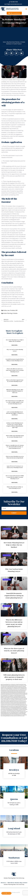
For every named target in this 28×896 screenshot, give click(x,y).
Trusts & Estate (12, 8)
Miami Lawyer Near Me (9, 706)
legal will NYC (14, 684)
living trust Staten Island (8, 686)
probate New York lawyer (21, 696)
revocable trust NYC (8, 699)
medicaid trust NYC (11, 687)
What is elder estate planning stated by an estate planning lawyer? (15, 436)
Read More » (15, 345)
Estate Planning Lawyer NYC (19, 714)
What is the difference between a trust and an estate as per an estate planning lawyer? (15, 370)
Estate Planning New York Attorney (14, 878)
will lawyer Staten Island (19, 702)
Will (16, 310)
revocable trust (20, 699)
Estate (5, 310)
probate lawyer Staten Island (14, 695)
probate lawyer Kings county (23, 693)
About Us (3, 882)
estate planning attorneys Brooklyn (17, 708)
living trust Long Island (11, 685)
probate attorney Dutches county (5, 689)
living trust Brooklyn (5, 685)
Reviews (17, 882)
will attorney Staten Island (9, 701)
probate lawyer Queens (19, 694)
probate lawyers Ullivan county (5, 696)
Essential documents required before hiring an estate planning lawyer (15, 359)
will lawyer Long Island (22, 701)
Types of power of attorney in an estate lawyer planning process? (15, 466)
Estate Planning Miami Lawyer (22, 706)
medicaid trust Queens (17, 687)
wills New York (7, 707)
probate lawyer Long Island (4, 694)
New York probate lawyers (15, 688)
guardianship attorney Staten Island (8, 713)
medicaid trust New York (4, 687)
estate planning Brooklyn (9, 709)
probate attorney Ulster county (7, 693)
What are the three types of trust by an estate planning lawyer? (14, 380)
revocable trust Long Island (14, 698)
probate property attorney (17, 697)
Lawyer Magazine (15, 706)
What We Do (11, 882)
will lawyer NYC (8, 702)
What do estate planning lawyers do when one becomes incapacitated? (15, 457)
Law (8, 310)
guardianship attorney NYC (16, 712)
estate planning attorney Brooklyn (11, 710)
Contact (25, 882)
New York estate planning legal (7, 688)
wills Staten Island (12, 707)
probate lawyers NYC (7, 695)
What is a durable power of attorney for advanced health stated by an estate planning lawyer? (15, 447)
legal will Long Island (3, 684)
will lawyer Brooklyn (16, 701)
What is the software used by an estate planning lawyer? (15, 487)
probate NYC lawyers (10, 697)
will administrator (9, 212)
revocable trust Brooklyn (6, 698)
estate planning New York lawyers (5, 711)
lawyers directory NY (21, 698)
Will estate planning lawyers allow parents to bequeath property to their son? (14, 391)
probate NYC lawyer (4, 697)
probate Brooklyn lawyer (15, 693)
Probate (12, 310)
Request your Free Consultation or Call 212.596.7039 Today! (14, 738)
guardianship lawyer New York (10, 714)
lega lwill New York (9, 684)
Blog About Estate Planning (13, 42)
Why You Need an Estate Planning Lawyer (15, 350)
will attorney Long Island (9, 700)
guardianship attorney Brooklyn (15, 711)
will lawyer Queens (13, 702)
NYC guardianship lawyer (23, 688)
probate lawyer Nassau (12, 694)
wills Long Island (3, 707)
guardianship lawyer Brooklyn (17, 713)
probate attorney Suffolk (14, 692)
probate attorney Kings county (14, 689)
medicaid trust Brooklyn (14, 686)
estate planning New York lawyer (21, 710)
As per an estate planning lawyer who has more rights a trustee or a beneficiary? (15, 413)
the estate (14, 304)
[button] (26, 9)
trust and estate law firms (8, 708)
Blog (21, 882)
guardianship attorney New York (7, 712)
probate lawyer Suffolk (21, 695)
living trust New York (17, 685)
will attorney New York (16, 700)
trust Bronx (24, 699)
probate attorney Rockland (7, 692)
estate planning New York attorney (18, 709)
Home (4, 42)
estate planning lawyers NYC (19, 707)
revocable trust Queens (14, 699)
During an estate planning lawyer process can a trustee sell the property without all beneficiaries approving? (14, 425)
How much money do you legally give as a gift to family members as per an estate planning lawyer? (15, 402)
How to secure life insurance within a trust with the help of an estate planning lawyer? (15, 477)
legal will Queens (18, 684)
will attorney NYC (21, 700)
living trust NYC (22, 685)
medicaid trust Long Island (22, 686)
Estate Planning (7, 313)
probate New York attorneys (14, 696)
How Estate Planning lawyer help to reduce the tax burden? (15, 340)
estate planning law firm (12, 9)
